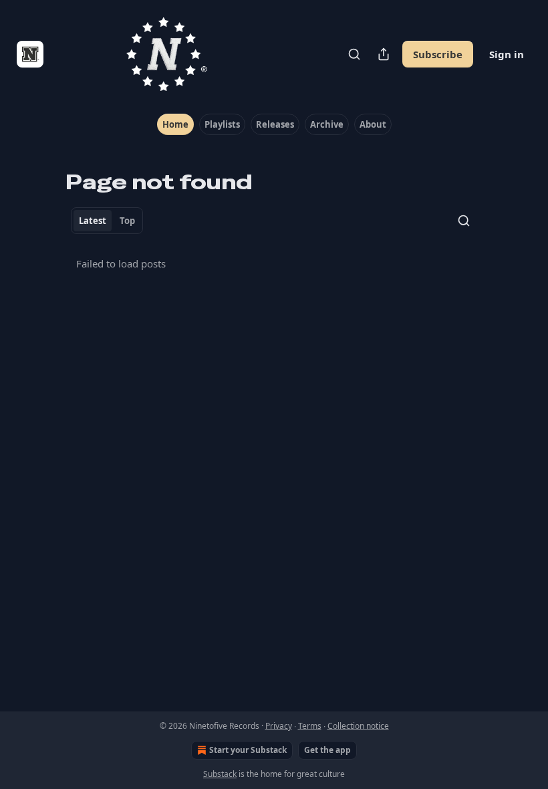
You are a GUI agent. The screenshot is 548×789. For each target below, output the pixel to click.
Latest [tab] (92, 221)
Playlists (222, 124)
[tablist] (107, 220)
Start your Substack (248, 750)
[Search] (354, 54)
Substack (220, 774)
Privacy (278, 725)
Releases (275, 124)
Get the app (327, 750)
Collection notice (358, 725)
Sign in (506, 54)
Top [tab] (127, 221)
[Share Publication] (383, 54)
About (373, 124)
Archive (327, 124)
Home (175, 124)
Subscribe (437, 54)
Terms (309, 725)
